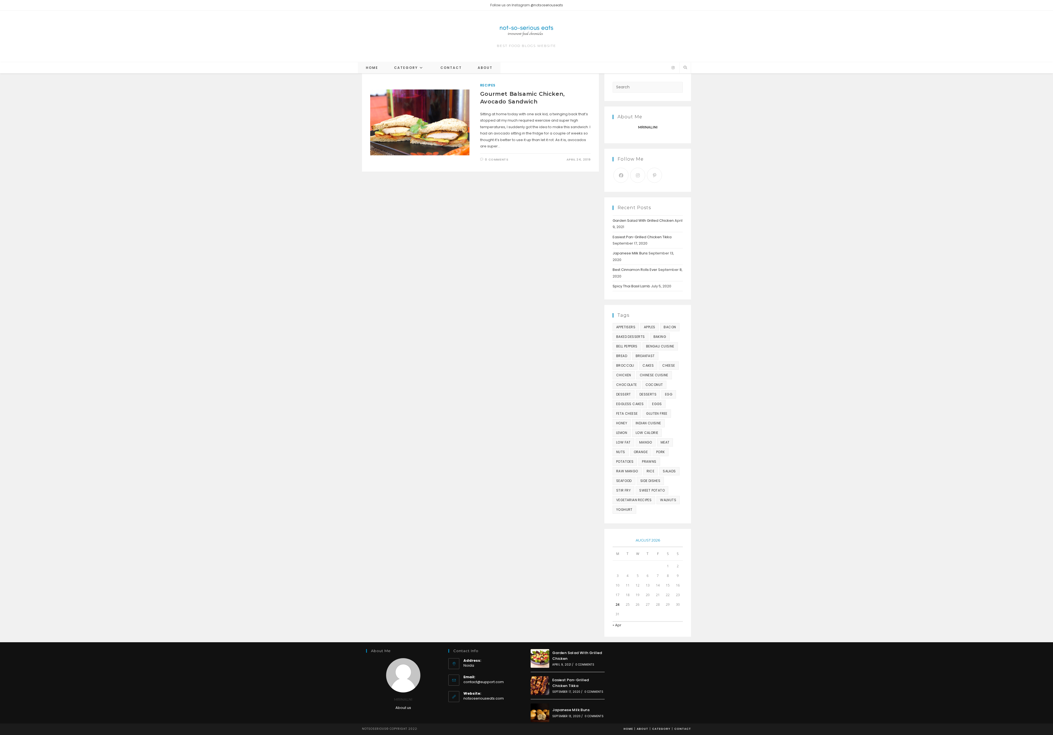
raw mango (627, 471)
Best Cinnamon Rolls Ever (635, 269)
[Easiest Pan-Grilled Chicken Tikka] (540, 685)
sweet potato (652, 490)
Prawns (649, 461)
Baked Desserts (630, 336)
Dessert (623, 394)
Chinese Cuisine (654, 375)
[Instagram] (673, 68)
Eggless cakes (630, 404)
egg (668, 394)
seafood (624, 480)
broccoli (625, 365)
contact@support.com (483, 681)
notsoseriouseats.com (483, 698)
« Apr (617, 625)
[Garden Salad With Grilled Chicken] (540, 658)
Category (661, 729)
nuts (620, 452)
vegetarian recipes (634, 500)
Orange (641, 452)
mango (645, 442)
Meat (665, 442)
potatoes (624, 461)
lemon (621, 432)
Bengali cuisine (660, 346)
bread (621, 356)
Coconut (654, 384)
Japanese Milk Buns (630, 253)
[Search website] (685, 68)
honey (621, 423)
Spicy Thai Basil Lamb (631, 286)
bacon (670, 327)
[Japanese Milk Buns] (540, 712)
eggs (657, 404)
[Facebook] (621, 175)
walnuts (668, 500)
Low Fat (623, 442)
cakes (648, 365)
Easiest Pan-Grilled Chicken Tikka (642, 237)
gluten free (656, 413)
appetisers (625, 327)
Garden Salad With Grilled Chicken (643, 220)
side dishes (650, 480)
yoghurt (624, 509)
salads (669, 471)
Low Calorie (647, 432)
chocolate (626, 384)
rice (651, 471)
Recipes (488, 85)
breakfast (645, 356)
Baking (659, 336)
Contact (682, 729)
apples (649, 327)
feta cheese (627, 413)
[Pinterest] (654, 175)
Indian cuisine (648, 423)
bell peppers (627, 346)
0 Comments (496, 159)
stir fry (623, 490)
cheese (668, 365)
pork (660, 452)
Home (628, 729)
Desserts (647, 394)
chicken (623, 375)
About (642, 729)
